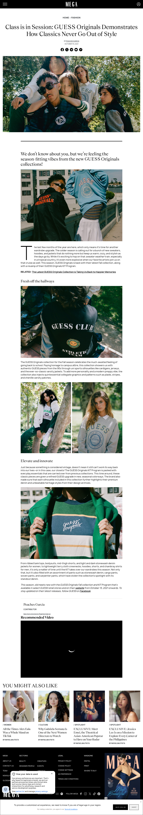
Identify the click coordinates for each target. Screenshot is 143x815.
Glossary (7, 780)
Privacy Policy (64, 761)
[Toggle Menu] (5, 4)
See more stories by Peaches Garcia (36, 614)
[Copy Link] (80, 50)
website (79, 588)
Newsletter (8, 775)
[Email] (76, 50)
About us (7, 761)
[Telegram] (71, 50)
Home (66, 17)
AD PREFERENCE (64, 774)
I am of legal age (120, 807)
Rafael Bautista (12, 740)
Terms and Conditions (68, 779)
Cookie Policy (64, 766)
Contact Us (8, 766)
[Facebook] (62, 50)
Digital (87, 761)
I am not (134, 807)
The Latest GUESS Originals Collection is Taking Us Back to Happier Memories (74, 271)
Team (5, 771)
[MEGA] (71, 4)
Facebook (85, 591)
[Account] (139, 4)
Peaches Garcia (72, 41)
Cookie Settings (65, 770)
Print (86, 766)
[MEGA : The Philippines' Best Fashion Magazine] (11, 794)
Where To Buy (90, 771)
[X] (67, 50)
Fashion (75, 17)
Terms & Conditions (71, 809)
